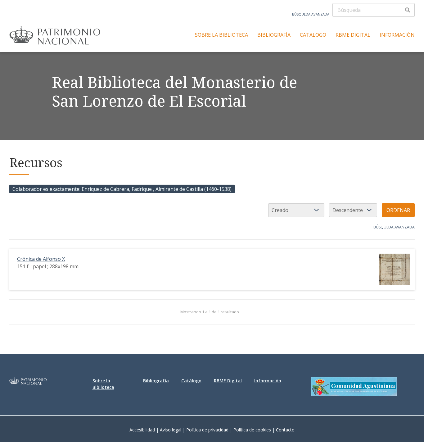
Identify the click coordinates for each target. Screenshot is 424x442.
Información (397, 34)
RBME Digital (353, 34)
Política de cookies (252, 430)
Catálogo (313, 34)
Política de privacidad (207, 430)
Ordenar (398, 210)
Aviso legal (170, 430)
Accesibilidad (142, 430)
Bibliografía (274, 34)
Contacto (285, 430)
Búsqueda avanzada (310, 14)
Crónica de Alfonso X (41, 259)
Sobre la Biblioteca (221, 34)
